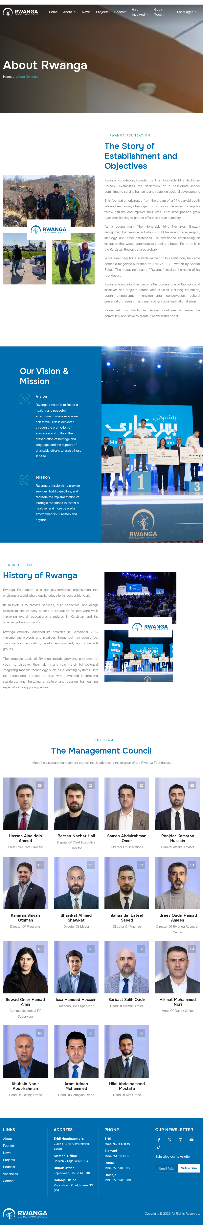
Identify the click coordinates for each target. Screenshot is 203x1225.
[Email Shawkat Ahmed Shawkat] (91, 865)
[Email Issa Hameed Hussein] (91, 949)
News (86, 12)
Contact (8, 1181)
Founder (9, 1146)
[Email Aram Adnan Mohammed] (91, 1033)
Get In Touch (159, 12)
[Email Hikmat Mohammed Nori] (192, 949)
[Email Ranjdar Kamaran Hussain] (192, 785)
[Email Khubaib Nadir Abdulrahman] (40, 1033)
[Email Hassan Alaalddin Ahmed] (40, 785)
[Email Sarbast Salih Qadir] (141, 949)
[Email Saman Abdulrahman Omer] (141, 785)
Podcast (120, 12)
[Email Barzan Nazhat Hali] (91, 785)
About (7, 1139)
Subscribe (189, 1168)
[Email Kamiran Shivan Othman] (40, 865)
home (7, 77)
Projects (102, 12)
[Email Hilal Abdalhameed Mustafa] (141, 1033)
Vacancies (10, 1174)
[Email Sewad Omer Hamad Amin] (40, 949)
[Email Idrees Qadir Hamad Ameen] (192, 865)
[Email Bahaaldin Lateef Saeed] (141, 865)
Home (53, 12)
